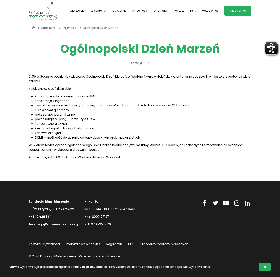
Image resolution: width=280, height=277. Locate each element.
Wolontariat (98, 11)
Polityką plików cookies (90, 267)
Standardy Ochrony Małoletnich (164, 244)
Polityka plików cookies (83, 244)
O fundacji (161, 11)
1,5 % (193, 11)
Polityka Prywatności (44, 244)
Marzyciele (77, 11)
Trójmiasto (69, 28)
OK (264, 267)
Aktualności (140, 11)
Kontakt (179, 11)
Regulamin (114, 244)
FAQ (131, 244)
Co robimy (119, 11)
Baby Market (150, 145)
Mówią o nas (210, 11)
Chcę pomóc (238, 11)
